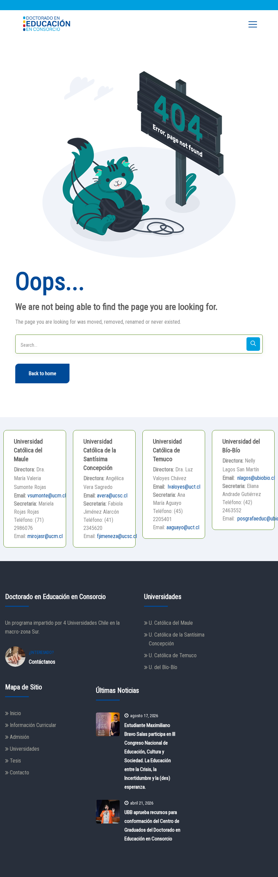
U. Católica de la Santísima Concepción (176, 639)
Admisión (19, 737)
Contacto (19, 772)
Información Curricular (33, 725)
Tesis (15, 760)
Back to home (42, 373)
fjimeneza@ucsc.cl (117, 536)
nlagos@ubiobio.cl (255, 478)
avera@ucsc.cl (112, 495)
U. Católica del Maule (171, 623)
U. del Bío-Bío (163, 667)
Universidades (24, 749)
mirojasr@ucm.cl (45, 536)
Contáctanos (42, 662)
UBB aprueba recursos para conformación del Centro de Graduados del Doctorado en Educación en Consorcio (152, 825)
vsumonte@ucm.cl (46, 495)
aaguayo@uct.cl (182, 527)
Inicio (15, 713)
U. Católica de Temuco (173, 655)
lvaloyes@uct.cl (183, 487)
